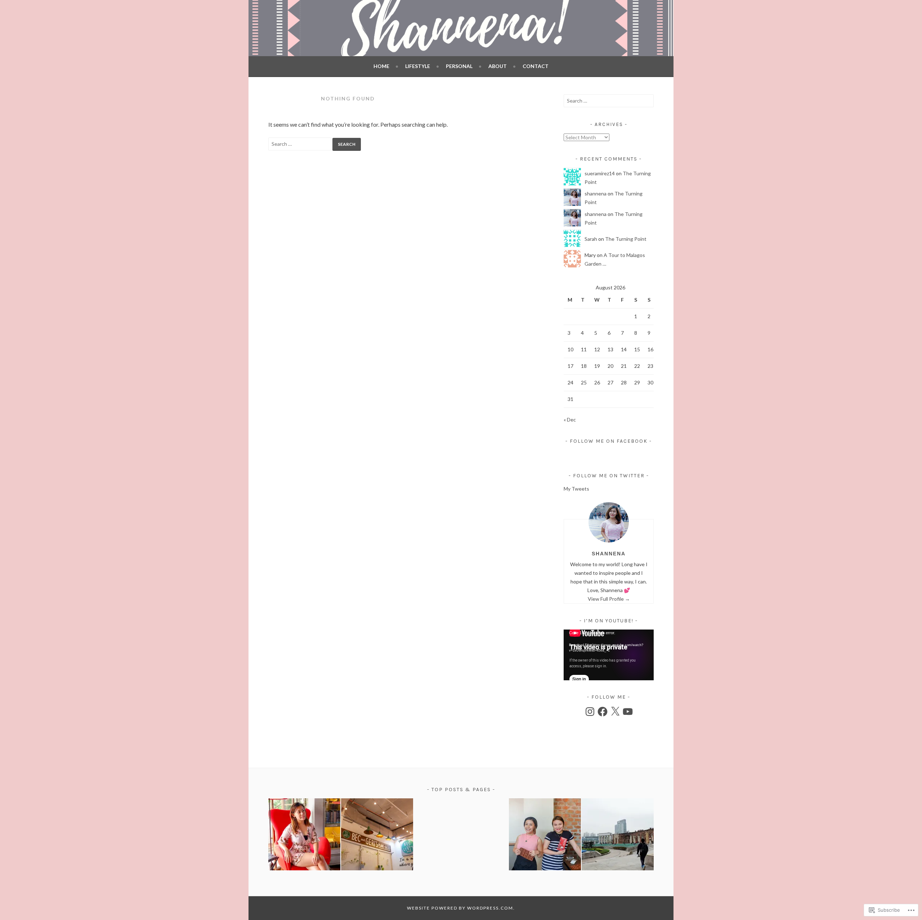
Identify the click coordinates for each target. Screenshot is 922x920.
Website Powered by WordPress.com (460, 908)
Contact (536, 66)
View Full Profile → (609, 599)
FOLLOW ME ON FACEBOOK (609, 441)
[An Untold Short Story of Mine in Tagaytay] (304, 835)
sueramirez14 (600, 173)
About (497, 66)
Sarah (591, 239)
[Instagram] (590, 711)
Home (381, 66)
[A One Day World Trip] (618, 835)
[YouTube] (628, 711)
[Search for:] (300, 143)
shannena (596, 193)
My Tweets (576, 489)
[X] (615, 711)
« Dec (570, 419)
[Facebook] (602, 711)
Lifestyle (417, 66)
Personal (459, 66)
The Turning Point (625, 239)
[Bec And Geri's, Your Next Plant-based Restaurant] (377, 835)
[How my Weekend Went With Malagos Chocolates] (545, 835)
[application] (609, 655)
